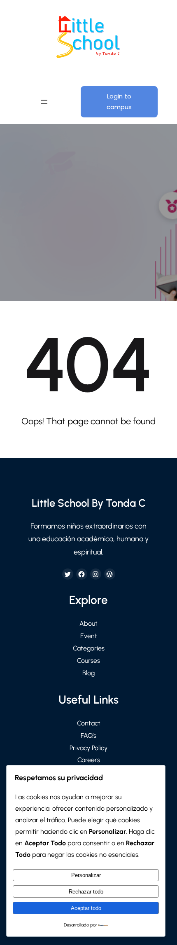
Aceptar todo (86, 908)
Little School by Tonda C (89, 502)
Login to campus (119, 101)
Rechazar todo (86, 892)
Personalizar (86, 875)
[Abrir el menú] (44, 101)
